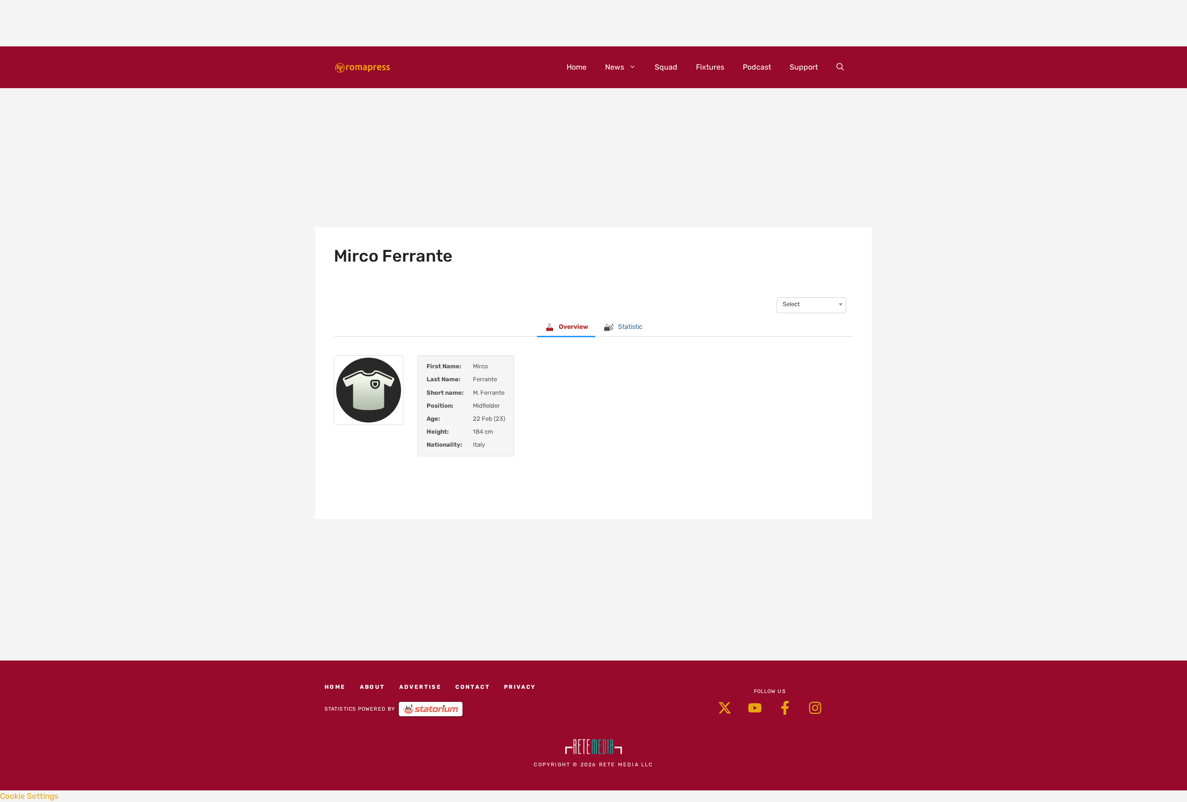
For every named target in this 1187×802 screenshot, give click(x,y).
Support (804, 67)
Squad (666, 67)
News (614, 67)
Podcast (757, 67)
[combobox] (811, 304)
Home (577, 67)
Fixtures (710, 67)
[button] (840, 67)
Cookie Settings (29, 796)
